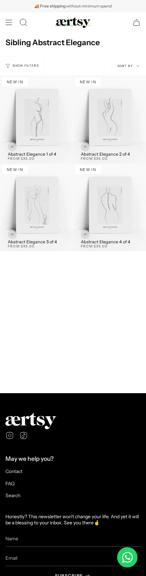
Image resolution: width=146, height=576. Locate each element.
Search (12, 495)
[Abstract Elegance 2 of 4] (109, 119)
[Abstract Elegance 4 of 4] (109, 207)
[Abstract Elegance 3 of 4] (36, 207)
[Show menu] (9, 22)
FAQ (10, 484)
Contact (13, 471)
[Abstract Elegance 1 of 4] (36, 119)
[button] (23, 22)
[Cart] (136, 22)
